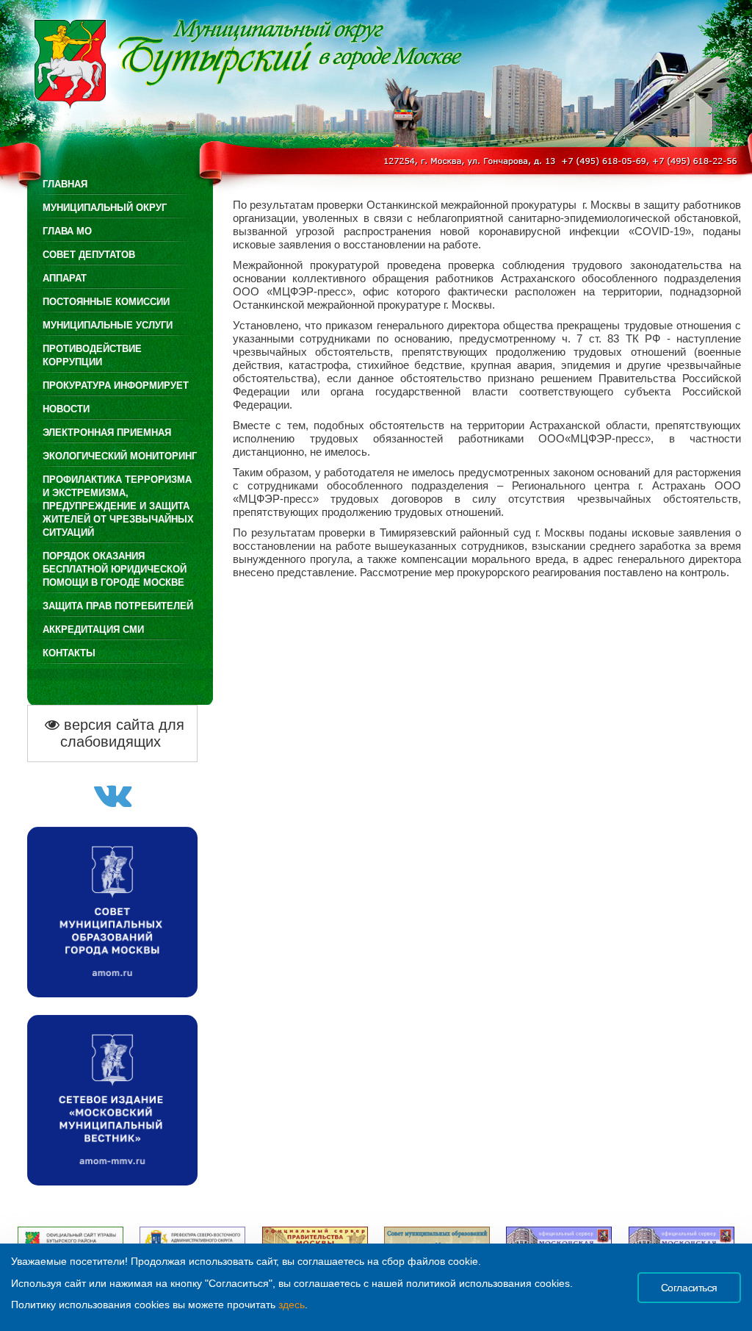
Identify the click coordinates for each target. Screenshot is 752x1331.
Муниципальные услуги (108, 325)
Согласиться (689, 1288)
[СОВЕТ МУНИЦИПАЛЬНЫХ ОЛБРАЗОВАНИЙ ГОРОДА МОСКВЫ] (112, 993)
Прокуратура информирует (116, 385)
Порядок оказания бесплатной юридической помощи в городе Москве (115, 569)
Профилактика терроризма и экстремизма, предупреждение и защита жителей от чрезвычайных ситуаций (118, 506)
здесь (291, 1304)
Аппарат (65, 278)
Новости (66, 409)
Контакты (69, 653)
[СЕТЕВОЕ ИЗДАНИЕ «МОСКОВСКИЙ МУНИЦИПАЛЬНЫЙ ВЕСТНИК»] (112, 1181)
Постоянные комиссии (106, 301)
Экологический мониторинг (120, 456)
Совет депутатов (89, 254)
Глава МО (67, 231)
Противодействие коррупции (92, 355)
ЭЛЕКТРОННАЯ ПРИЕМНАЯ (107, 432)
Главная (65, 184)
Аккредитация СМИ (93, 629)
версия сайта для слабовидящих (121, 733)
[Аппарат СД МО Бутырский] (112, 803)
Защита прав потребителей (118, 605)
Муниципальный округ (105, 207)
